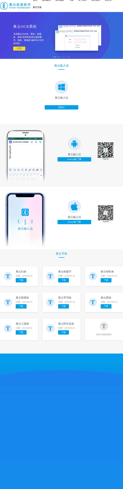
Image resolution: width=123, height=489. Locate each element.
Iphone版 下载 (74, 222)
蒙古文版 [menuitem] (37, 7)
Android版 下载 (74, 159)
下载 (21, 280)
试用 (19, 48)
